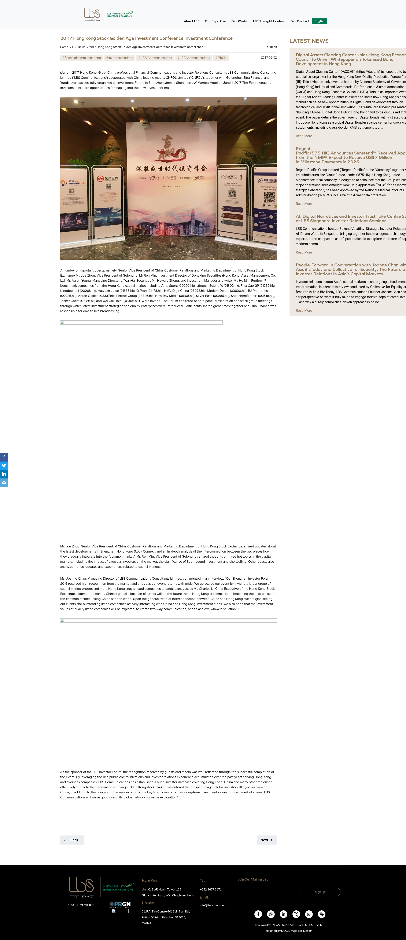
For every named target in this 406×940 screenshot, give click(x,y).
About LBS (192, 21)
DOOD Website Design (297, 930)
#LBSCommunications (193, 58)
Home (64, 47)
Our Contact (299, 21)
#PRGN (220, 58)
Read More (304, 136)
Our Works (239, 21)
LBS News (78, 47)
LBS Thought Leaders (269, 21)
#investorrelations (119, 58)
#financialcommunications (81, 58)
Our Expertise (215, 21)
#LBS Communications (155, 58)
